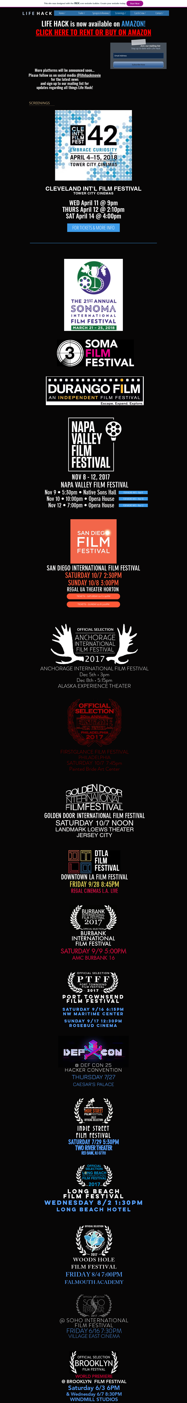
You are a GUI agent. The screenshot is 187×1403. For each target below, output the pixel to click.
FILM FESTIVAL (120, 188)
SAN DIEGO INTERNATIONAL (77, 568)
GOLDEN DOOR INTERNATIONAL (78, 816)
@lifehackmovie (89, 75)
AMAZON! (133, 23)
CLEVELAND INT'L (72, 188)
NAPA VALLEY (77, 485)
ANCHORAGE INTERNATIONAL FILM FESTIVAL (94, 668)
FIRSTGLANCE (77, 752)
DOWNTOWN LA (78, 877)
